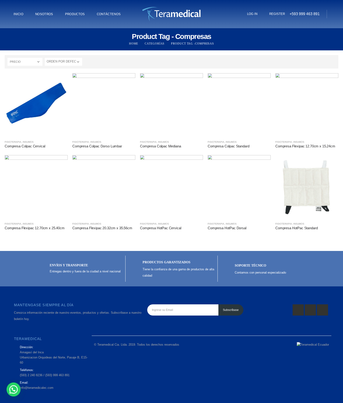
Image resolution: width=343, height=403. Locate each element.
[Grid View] (328, 61)
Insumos (28, 142)
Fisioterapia (13, 142)
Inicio (18, 14)
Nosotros (44, 14)
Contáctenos (109, 14)
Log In (252, 14)
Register (277, 14)
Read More (60, 81)
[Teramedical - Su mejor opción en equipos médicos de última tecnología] (171, 14)
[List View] (333, 61)
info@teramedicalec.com (36, 387)
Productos (75, 14)
